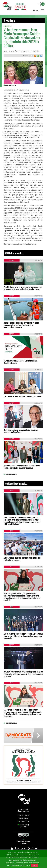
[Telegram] (29, 848)
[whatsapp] (38, 56)
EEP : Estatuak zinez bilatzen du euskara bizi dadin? (23, 396)
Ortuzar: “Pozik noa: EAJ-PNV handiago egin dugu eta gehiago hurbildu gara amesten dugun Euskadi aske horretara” (23, 674)
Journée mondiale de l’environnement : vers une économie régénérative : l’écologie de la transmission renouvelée (21, 325)
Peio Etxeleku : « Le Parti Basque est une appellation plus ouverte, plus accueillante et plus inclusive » (23, 288)
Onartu (34, 865)
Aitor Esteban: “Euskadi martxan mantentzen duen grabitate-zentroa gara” (22, 558)
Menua (36, 10)
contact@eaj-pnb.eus (24, 825)
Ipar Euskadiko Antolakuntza (23, 811)
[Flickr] (25, 848)
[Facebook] (15, 848)
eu (43, 4)
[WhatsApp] (32, 848)
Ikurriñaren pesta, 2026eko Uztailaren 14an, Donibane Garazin (20, 361)
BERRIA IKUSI (11, 281)
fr (38, 4)
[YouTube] (12, 848)
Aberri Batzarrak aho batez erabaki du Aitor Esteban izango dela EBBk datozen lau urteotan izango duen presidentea (23, 636)
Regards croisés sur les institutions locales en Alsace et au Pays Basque (21, 431)
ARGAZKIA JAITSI (10, 85)
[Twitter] (18, 848)
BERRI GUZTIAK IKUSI (11, 474)
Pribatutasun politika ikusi (20, 865)
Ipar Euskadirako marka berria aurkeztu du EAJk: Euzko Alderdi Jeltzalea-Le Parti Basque (22, 466)
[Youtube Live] (36, 848)
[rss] (35, 56)
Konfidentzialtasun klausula (23, 842)
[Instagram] (22, 848)
